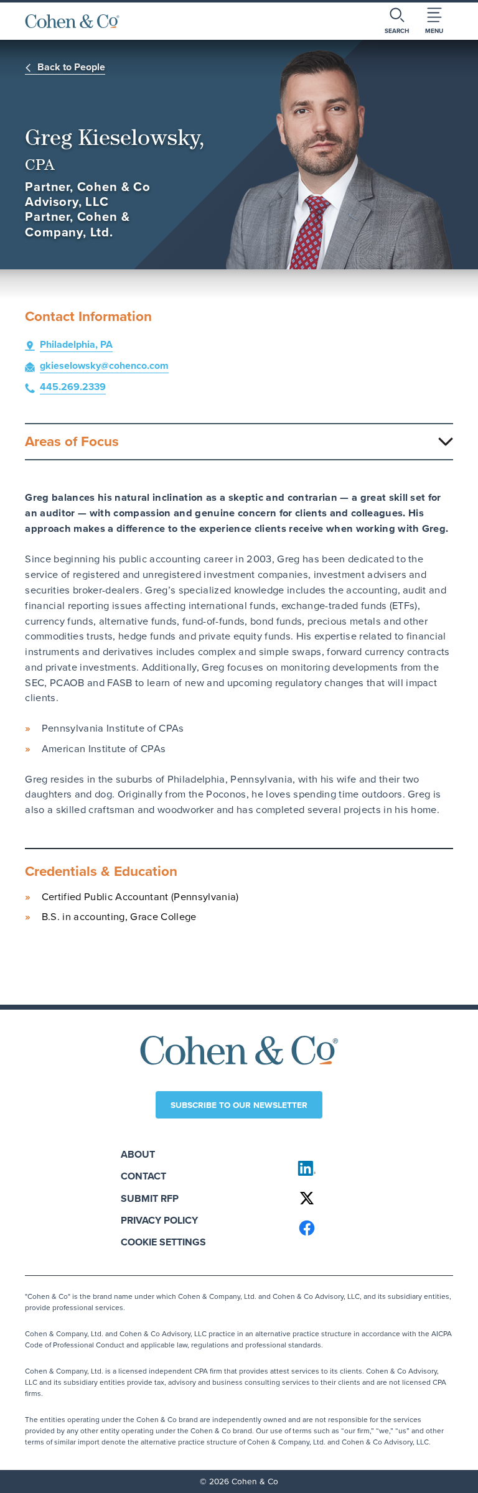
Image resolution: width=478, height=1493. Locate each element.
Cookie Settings (163, 1242)
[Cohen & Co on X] (370, 1198)
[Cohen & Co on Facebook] (370, 1228)
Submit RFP (150, 1198)
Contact (143, 1176)
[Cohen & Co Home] (72, 21)
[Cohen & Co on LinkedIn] (370, 1168)
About (138, 1154)
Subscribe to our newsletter (239, 1105)
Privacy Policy (159, 1220)
